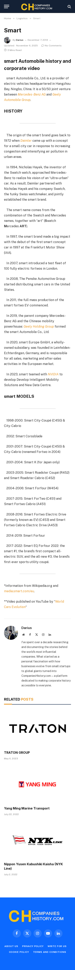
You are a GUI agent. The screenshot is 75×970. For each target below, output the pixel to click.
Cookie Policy (19, 952)
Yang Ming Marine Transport (27, 808)
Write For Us (57, 946)
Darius (19, 40)
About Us (11, 946)
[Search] (69, 6)
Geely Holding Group (39, 326)
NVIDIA (53, 374)
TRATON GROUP (17, 753)
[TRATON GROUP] (37, 728)
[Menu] (6, 6)
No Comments (53, 45)
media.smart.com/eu (19, 591)
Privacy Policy (33, 946)
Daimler (26, 141)
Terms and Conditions (49, 952)
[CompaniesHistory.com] (37, 6)
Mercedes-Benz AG (32, 94)
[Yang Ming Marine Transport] (37, 784)
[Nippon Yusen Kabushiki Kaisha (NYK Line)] (37, 840)
